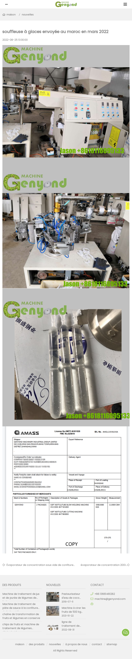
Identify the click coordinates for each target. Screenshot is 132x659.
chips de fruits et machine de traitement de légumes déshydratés (20, 626)
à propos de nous (76, 644)
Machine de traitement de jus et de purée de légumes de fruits (20, 596)
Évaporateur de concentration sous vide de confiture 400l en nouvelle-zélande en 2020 (39, 565)
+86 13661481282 (104, 594)
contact (97, 644)
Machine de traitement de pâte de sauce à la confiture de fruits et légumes (20, 606)
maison (11, 14)
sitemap (112, 644)
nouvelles (28, 14)
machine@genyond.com (110, 599)
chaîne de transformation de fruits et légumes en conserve (21, 616)
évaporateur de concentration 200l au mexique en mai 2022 (103, 565)
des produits (36, 644)
